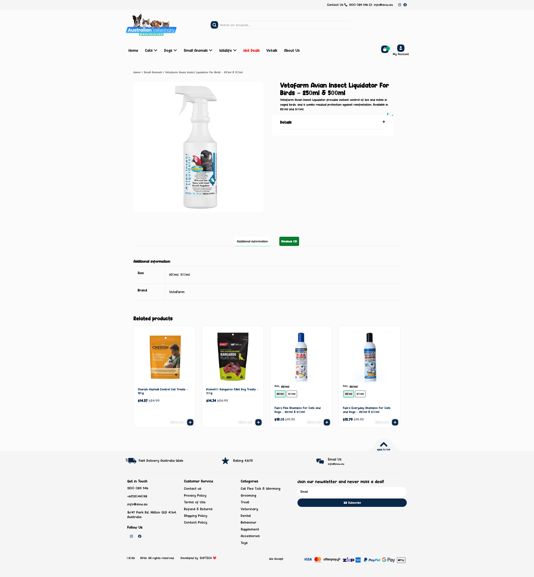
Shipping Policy (195, 515)
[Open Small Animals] (211, 50)
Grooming (248, 495)
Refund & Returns (198, 509)
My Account (401, 54)
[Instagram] (399, 5)
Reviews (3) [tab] (289, 241)
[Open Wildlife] (235, 50)
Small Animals (153, 72)
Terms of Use (195, 502)
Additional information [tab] (252, 241)
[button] (332, 122)
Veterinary (249, 509)
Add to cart (314, 422)
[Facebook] (405, 5)
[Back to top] (383, 444)
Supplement (250, 529)
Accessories (250, 536)
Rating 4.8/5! (243, 460)
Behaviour (248, 522)
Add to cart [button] (177, 422)
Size (277, 386)
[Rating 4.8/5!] (225, 460)
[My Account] (400, 48)
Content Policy (195, 522)
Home (137, 72)
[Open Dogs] (175, 50)
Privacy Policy (195, 495)
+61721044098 (137, 496)
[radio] (280, 394)
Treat (245, 502)
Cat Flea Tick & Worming (260, 488)
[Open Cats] (155, 50)
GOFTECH (206, 558)
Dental (246, 515)
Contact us (192, 488)
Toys (244, 542)
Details (286, 122)
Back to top (383, 449)
